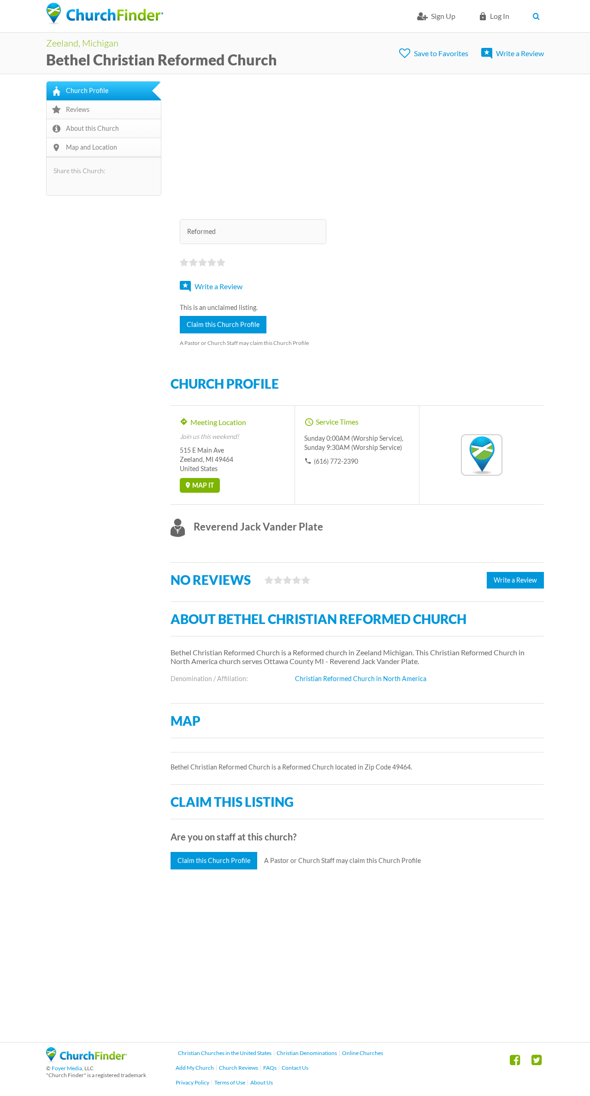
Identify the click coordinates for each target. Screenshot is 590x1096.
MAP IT (203, 485)
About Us (261, 1082)
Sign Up (443, 16)
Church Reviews (238, 1067)
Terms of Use (229, 1082)
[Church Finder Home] (86, 1059)
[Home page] (104, 13)
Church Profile (87, 90)
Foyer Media (67, 1068)
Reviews (77, 109)
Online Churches (362, 1052)
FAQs (270, 1067)
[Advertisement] (357, 145)
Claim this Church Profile (223, 324)
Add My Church (195, 1067)
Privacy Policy (192, 1082)
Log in (499, 16)
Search (538, 16)
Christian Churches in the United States (224, 1052)
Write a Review (520, 53)
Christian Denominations (307, 1052)
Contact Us (295, 1067)
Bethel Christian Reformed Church (161, 60)
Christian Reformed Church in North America (360, 678)
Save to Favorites (441, 53)
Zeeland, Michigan (82, 42)
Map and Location (91, 147)
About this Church (92, 128)
